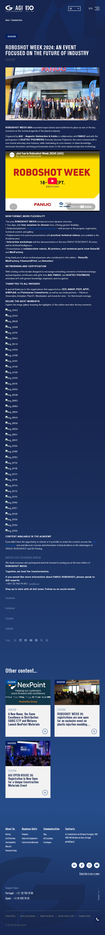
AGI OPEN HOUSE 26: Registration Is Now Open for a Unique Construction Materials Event (23, 780)
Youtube (9, 618)
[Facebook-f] (81, 865)
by (99, 895)
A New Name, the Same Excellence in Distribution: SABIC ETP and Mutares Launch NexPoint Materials (24, 719)
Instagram (10, 607)
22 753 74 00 (24, 893)
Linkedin (9, 628)
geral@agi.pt (34, 583)
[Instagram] (89, 865)
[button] (15, 640)
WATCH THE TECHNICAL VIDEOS (23, 557)
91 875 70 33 (21, 898)
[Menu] (97, 8)
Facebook (10, 597)
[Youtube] (97, 865)
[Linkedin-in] (74, 865)
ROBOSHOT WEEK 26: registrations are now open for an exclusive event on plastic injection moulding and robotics (73, 721)
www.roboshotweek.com (42, 228)
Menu (91, 8)
